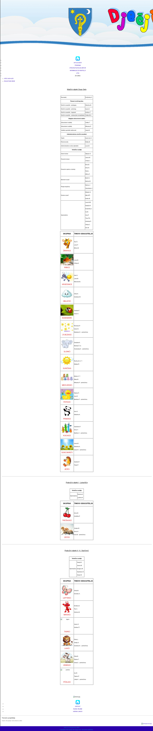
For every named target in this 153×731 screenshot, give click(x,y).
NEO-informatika (84, 727)
